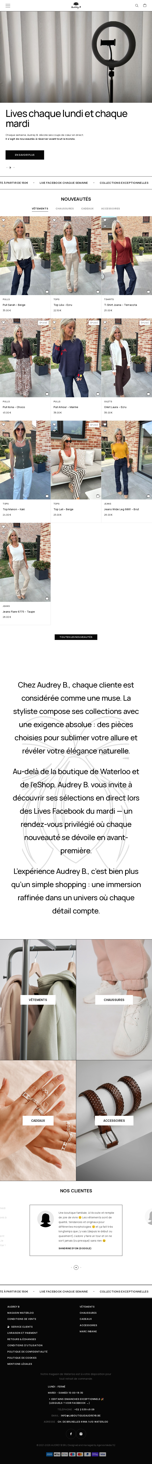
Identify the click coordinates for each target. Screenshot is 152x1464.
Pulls (6, 299)
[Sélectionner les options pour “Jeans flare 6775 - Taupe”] (47, 598)
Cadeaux (87, 208)
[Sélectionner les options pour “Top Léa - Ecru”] (98, 291)
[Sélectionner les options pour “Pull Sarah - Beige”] (47, 291)
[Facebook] (71, 1434)
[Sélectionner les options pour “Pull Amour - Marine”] (98, 393)
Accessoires (110, 208)
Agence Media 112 (106, 1445)
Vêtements (40, 208)
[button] (7, 167)
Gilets (108, 401)
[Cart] (144, 5)
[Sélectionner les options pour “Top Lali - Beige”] (98, 495)
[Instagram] (81, 1434)
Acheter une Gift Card (30, 141)
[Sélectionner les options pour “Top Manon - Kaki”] (47, 495)
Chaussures (65, 208)
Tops (57, 299)
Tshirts (109, 299)
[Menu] (8, 5)
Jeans (107, 503)
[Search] (136, 5)
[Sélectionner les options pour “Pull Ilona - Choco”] (47, 393)
